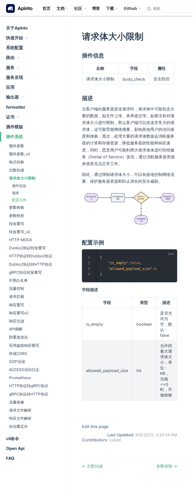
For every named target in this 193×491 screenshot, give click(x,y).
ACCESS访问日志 (24, 369)
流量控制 (16, 288)
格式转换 (16, 162)
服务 (11, 67)
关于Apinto (17, 27)
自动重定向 (18, 426)
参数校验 (16, 207)
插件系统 (14, 136)
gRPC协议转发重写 (25, 272)
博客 (96, 8)
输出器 (13, 97)
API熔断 (16, 329)
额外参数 (16, 145)
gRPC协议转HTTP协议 (28, 394)
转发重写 (16, 223)
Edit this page (95, 426)
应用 (10, 87)
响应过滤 (16, 321)
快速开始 (15, 37)
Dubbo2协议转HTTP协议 (30, 264)
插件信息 (19, 185)
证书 (11, 116)
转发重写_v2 (19, 231)
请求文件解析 (20, 410)
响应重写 (16, 304)
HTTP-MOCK (20, 239)
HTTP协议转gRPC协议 (28, 385)
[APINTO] (21, 8)
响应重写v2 (18, 313)
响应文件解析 (20, 418)
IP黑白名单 (18, 280)
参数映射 (16, 215)
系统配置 (14, 47)
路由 (11, 57)
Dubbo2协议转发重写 (27, 247)
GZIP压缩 (17, 361)
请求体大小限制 (22, 178)
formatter (15, 107)
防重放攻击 (18, 337)
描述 (15, 193)
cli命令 (12, 438)
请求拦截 (16, 296)
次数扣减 (16, 170)
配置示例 (19, 200)
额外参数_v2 (19, 153)
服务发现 (14, 77)
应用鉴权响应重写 (24, 345)
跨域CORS (18, 353)
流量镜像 (16, 402)
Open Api (15, 448)
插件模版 (14, 126)
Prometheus (20, 377)
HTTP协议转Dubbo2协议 (30, 256)
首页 (46, 8)
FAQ (10, 458)
